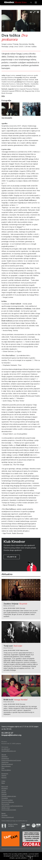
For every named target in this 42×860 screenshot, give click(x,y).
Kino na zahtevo (6, 770)
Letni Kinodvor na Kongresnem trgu (12, 806)
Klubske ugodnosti (7, 764)
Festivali (4, 794)
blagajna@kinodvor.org (11, 735)
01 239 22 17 (7, 733)
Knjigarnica (5, 774)
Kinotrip (4, 792)
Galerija (4, 775)
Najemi (4, 813)
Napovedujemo (6, 766)
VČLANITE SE (11, 557)
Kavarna (4, 777)
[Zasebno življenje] (21, 590)
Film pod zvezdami (7, 800)
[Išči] (31, 2)
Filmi (3, 768)
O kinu (3, 781)
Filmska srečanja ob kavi (9, 796)
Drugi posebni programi (9, 810)
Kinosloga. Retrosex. (8, 802)
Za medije (4, 815)
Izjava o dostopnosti (8, 817)
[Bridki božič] (21, 686)
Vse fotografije (7, 118)
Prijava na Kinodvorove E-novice (11, 760)
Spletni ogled (6, 808)
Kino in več (5, 786)
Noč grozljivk (5, 804)
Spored (4, 755)
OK (30, 858)
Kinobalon (5, 788)
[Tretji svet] (21, 632)
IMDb (3, 96)
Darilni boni (5, 762)
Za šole (4, 790)
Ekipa (3, 783)
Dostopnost (5, 758)
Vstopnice (4, 756)
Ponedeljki (5, 798)
